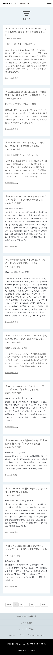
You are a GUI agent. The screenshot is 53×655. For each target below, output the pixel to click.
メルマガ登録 (26, 623)
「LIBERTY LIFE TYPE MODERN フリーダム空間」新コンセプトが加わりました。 (26, 32)
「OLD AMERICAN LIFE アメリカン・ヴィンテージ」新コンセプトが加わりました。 (26, 549)
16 (21, 604)
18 (32, 604)
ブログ (21, 635)
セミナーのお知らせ (26, 629)
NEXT (44, 604)
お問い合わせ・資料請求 (26, 616)
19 (37, 604)
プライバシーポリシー (35, 635)
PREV (9, 604)
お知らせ (12, 635)
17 (26, 604)
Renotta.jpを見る (11, 78)
